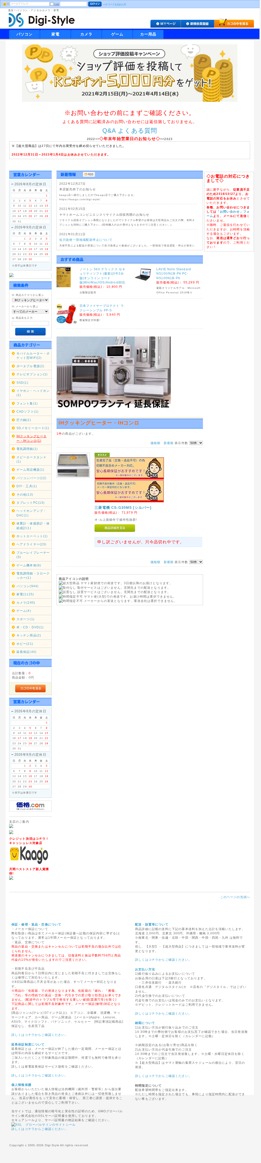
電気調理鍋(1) (27, 448)
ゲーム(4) (23, 610)
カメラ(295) (25, 602)
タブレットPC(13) (30, 502)
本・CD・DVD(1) (30, 627)
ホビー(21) (24, 643)
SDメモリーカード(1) (32, 428)
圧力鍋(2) (23, 420)
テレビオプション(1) (32, 374)
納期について (145, 1022)
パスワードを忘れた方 (114, 4)
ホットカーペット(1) (32, 536)
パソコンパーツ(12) (31, 478)
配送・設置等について (152, 924)
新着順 (169, 443)
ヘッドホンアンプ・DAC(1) (31, 513)
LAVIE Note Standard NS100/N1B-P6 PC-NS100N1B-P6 (173, 273)
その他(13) (24, 494)
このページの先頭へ (235, 897)
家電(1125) (25, 594)
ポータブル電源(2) (30, 366)
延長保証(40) (26, 651)
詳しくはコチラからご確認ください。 (39, 1034)
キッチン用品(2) (28, 635)
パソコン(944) (27, 586)
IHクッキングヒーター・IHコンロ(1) (31, 438)
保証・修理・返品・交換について (36, 924)
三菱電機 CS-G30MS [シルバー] (123, 507)
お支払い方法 (145, 969)
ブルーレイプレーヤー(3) (33, 555)
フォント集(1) (27, 403)
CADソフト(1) (27, 411)
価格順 (155, 443)
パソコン (24, 34)
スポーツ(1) (25, 619)
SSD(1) (22, 382)
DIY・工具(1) (26, 486)
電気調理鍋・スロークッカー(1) (33, 575)
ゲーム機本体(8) (28, 565)
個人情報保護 (21, 1084)
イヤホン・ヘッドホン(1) (33, 393)
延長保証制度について (28, 1044)
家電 (55, 34)
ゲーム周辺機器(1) (30, 469)
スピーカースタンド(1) (31, 459)
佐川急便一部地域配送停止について (86, 239)
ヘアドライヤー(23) (31, 544)
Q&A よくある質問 (129, 130)
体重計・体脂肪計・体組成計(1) (33, 525)
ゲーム (117, 34)
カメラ (86, 34)
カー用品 (148, 34)
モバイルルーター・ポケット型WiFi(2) (33, 355)
